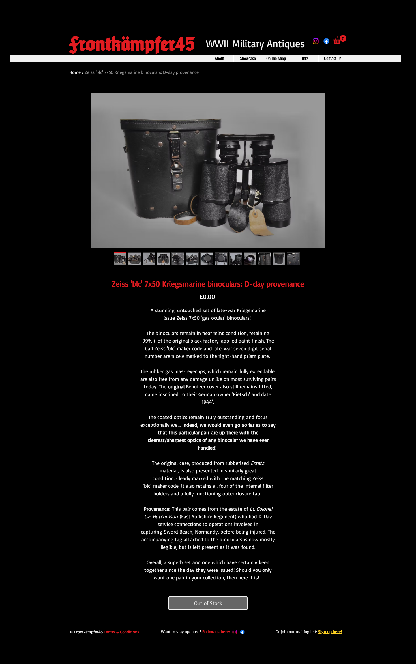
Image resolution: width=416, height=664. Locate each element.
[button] (339, 39)
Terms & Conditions (121, 632)
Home (75, 72)
